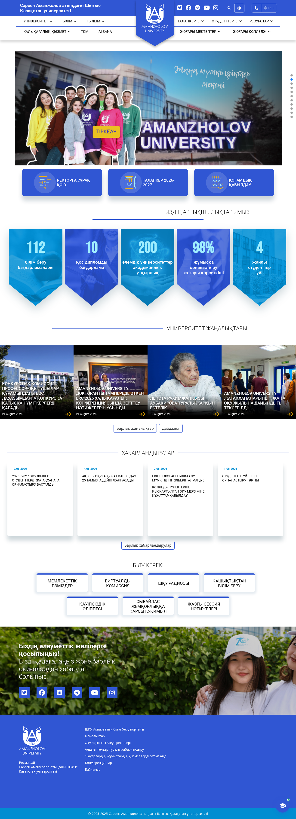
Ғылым (93, 21)
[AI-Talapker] (283, 806)
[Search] (229, 8)
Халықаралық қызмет (45, 32)
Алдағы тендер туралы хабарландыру (114, 749)
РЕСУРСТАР (259, 21)
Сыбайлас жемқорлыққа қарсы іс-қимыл (148, 606)
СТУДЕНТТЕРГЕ (224, 21)
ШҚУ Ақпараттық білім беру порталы (114, 729)
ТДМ (84, 32)
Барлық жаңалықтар (135, 428)
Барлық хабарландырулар (148, 545)
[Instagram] (215, 7)
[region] (148, 96)
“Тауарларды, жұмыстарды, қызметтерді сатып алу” (125, 756)
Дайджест (171, 428)
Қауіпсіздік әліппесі (92, 606)
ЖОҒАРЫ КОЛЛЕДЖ (249, 32)
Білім (67, 21)
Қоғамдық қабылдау (240, 182)
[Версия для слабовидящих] (239, 8)
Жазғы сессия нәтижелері (204, 606)
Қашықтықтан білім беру (229, 583)
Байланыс (92, 769)
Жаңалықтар (95, 736)
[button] (291, 75)
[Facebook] (188, 7)
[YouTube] (207, 7)
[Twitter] (179, 7)
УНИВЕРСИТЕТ (36, 21)
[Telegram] (197, 7)
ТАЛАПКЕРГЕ (189, 21)
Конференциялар (98, 763)
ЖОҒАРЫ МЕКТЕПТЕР (198, 32)
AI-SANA (105, 32)
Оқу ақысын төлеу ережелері (108, 742)
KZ (269, 8)
